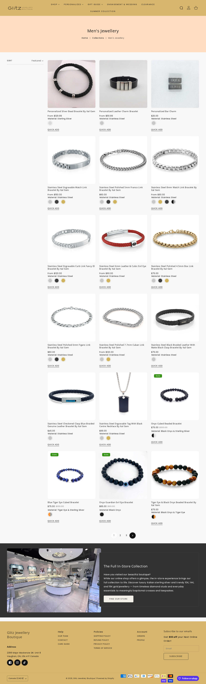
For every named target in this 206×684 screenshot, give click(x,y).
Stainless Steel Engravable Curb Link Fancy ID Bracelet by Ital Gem (71, 267)
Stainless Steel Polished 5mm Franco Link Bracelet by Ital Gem (121, 189)
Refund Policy (101, 640)
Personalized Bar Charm (163, 111)
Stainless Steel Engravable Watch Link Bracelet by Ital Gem (67, 189)
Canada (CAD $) (16, 678)
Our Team (63, 636)
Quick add (53, 130)
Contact (63, 640)
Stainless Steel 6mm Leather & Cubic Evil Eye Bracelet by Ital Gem (122, 267)
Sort (9, 60)
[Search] (181, 8)
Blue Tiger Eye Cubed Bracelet (63, 502)
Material (60, 118)
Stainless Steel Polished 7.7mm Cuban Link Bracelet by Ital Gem (121, 346)
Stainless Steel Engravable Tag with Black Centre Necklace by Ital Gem (120, 425)
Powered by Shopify (105, 678)
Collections (98, 38)
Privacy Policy (102, 644)
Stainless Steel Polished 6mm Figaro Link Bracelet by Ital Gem (69, 346)
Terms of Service (103, 648)
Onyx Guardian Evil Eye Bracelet (116, 502)
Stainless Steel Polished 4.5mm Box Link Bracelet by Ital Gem (172, 267)
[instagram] (17, 662)
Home (85, 38)
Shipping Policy (102, 636)
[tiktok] (25, 662)
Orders (141, 636)
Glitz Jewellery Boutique (84, 678)
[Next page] (132, 535)
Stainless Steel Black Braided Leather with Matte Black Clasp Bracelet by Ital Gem (173, 346)
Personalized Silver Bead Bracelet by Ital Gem (71, 111)
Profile (141, 640)
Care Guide (64, 644)
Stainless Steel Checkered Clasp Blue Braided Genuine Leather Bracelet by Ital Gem (71, 425)
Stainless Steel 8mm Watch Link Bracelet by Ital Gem (174, 189)
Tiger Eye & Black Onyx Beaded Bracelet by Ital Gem (173, 503)
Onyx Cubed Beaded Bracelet (166, 423)
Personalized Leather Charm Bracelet (118, 111)
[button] (55, 4)
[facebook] (10, 662)
